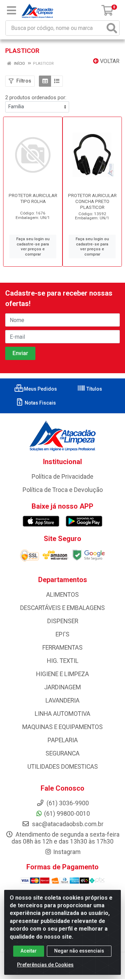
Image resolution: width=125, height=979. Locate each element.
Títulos (93, 389)
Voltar (109, 61)
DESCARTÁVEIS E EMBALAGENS (62, 607)
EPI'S (62, 634)
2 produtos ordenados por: (35, 97)
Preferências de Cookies (45, 965)
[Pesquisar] (112, 28)
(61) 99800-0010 (67, 813)
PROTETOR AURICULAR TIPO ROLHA (33, 198)
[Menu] (11, 10)
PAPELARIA (63, 740)
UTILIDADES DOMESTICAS (62, 766)
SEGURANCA (62, 753)
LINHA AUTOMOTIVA (62, 713)
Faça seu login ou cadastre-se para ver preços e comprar (33, 246)
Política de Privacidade (62, 476)
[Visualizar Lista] (57, 81)
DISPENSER (62, 621)
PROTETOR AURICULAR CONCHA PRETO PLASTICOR (92, 201)
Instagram (67, 851)
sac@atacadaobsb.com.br (67, 824)
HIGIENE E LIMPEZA (62, 674)
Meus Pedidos (40, 389)
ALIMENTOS (62, 594)
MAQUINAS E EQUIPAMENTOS (62, 726)
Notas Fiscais (40, 403)
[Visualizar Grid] (45, 81)
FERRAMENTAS (62, 647)
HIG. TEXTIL (62, 660)
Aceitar (28, 951)
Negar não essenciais (79, 951)
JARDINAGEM (62, 687)
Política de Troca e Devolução (63, 489)
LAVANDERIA (62, 700)
